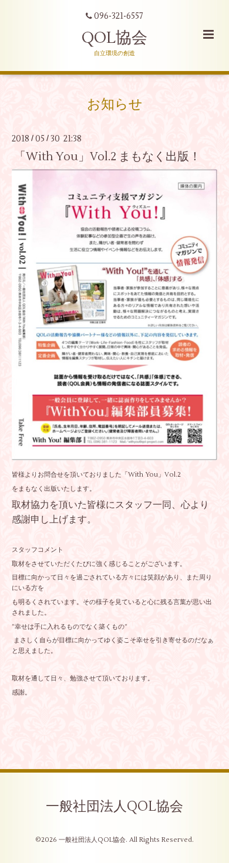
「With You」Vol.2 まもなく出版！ (107, 156)
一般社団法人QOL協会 (114, 806)
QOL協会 (114, 38)
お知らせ (115, 104)
